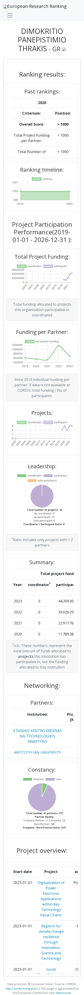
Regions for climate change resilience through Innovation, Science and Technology (51, 942)
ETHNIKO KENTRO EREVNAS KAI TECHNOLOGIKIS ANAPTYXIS (37, 736)
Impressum (63, 993)
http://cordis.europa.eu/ (22, 988)
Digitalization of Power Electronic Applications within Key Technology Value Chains (51, 898)
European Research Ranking (37, 6)
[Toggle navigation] (10, 15)
